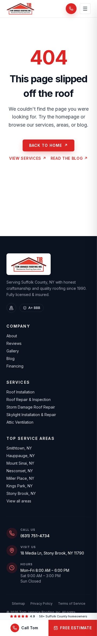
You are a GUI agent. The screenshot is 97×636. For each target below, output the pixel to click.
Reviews (14, 343)
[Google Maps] (11, 308)
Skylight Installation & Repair (31, 414)
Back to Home (48, 145)
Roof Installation (20, 392)
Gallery (12, 351)
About (11, 336)
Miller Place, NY (20, 478)
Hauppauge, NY (20, 455)
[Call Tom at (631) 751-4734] (71, 8)
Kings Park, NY (19, 486)
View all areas (18, 501)
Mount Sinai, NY (20, 463)
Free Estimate (76, 627)
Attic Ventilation (19, 422)
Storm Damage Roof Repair (30, 407)
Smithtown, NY (19, 448)
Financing (14, 366)
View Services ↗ (27, 158)
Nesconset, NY (19, 470)
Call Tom (29, 627)
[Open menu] (85, 8)
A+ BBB (34, 308)
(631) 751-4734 (35, 535)
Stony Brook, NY (21, 493)
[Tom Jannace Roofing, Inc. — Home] (20, 9)
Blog (10, 358)
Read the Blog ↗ (69, 158)
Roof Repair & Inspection (28, 399)
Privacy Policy (41, 603)
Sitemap (18, 603)
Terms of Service (71, 603)
